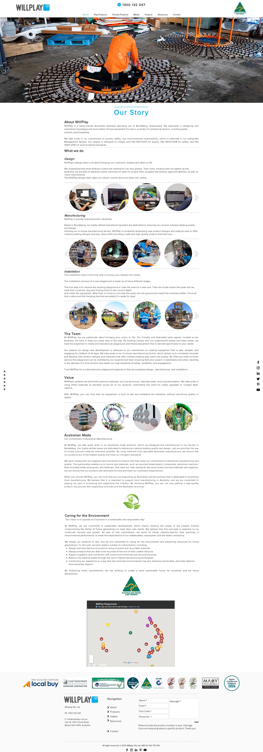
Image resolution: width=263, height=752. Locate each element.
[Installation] (135, 95)
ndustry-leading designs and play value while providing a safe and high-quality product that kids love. (119, 234)
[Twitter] (258, 379)
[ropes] (130, 95)
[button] (136, 14)
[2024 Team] (125, 95)
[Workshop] (132, 96)
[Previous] (15, 60)
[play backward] (67, 197)
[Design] (127, 95)
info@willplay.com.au (77, 719)
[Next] (248, 60)
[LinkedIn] (258, 373)
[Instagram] (258, 368)
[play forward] (196, 197)
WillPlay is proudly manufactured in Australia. (88, 219)
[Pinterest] (258, 384)
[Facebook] (258, 362)
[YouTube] (258, 390)
